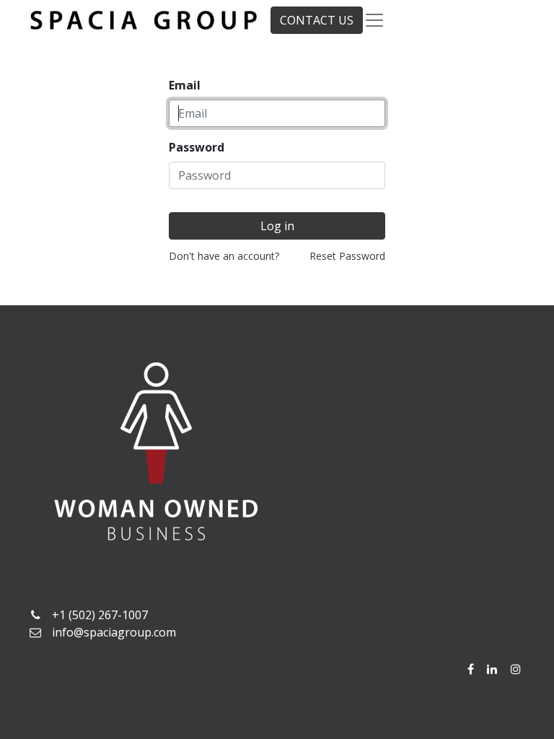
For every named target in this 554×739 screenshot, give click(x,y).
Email (185, 85)
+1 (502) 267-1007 (100, 615)
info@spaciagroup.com (114, 632)
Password (196, 147)
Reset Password (347, 256)
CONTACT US (316, 20)
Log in (277, 226)
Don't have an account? (224, 256)
